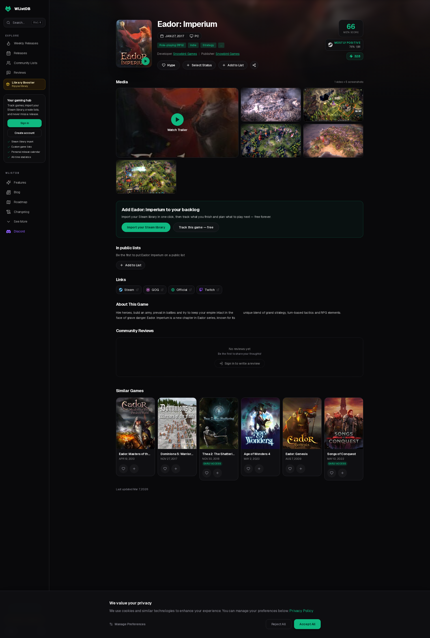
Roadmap (20, 202)
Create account (25, 133)
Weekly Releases (26, 43)
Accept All (307, 624)
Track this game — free (196, 227)
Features (20, 182)
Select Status (202, 65)
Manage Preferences (130, 624)
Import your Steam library (146, 227)
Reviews (20, 73)
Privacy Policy (301, 610)
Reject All (278, 624)
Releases (20, 53)
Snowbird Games (185, 54)
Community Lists (25, 63)
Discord (19, 231)
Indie (193, 45)
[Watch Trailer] (134, 43)
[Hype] (123, 468)
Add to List (236, 65)
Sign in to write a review (242, 363)
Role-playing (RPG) (171, 45)
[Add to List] (134, 468)
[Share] (254, 65)
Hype (171, 65)
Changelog (21, 212)
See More (20, 221)
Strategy (208, 45)
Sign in (24, 123)
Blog (17, 192)
